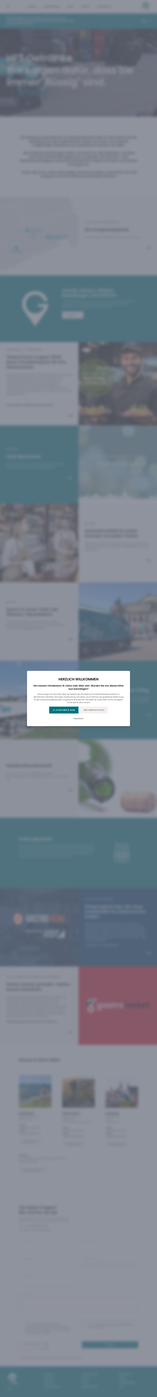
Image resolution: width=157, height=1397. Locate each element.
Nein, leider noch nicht (94, 710)
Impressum (78, 718)
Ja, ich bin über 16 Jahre (64, 710)
